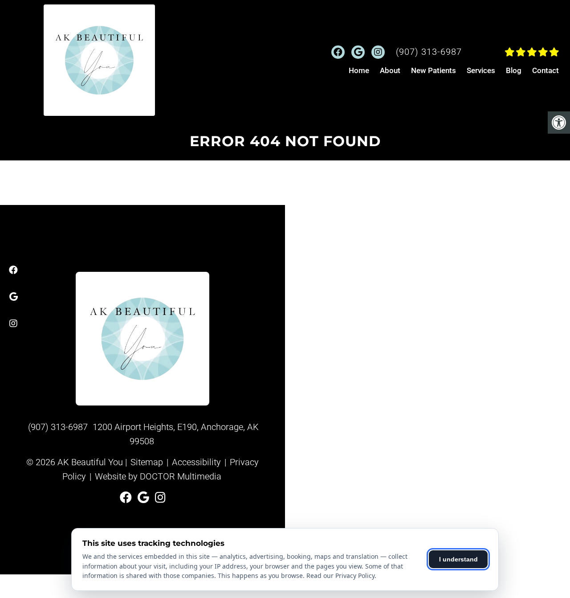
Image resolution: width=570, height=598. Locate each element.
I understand (458, 559)
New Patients (433, 70)
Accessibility (196, 462)
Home (359, 70)
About (390, 70)
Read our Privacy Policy (340, 575)
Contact (545, 70)
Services (481, 70)
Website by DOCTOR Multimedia (158, 476)
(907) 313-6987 (429, 51)
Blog (513, 70)
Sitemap (146, 462)
